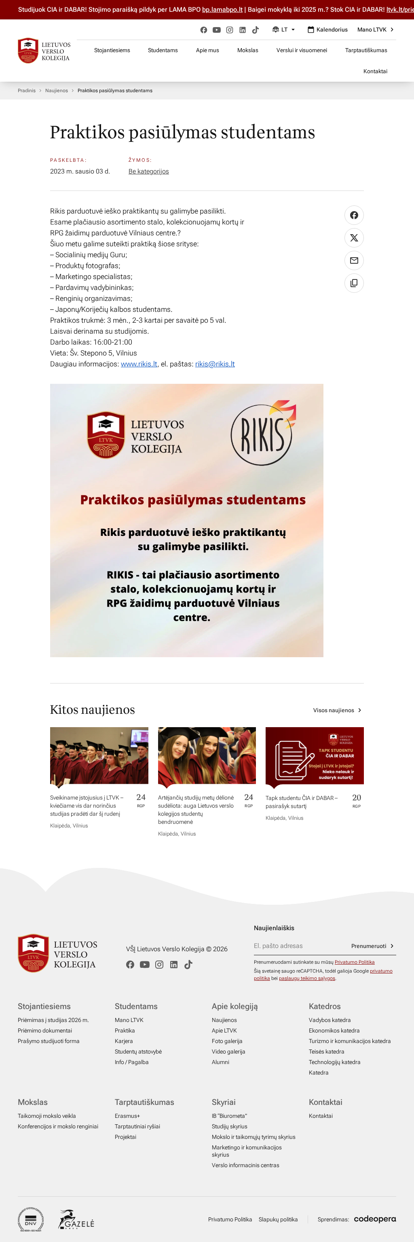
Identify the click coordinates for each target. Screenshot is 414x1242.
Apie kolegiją (235, 1006)
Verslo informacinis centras (245, 1165)
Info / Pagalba (132, 1062)
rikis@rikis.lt (215, 364)
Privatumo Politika (355, 962)
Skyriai (224, 1102)
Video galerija (228, 1051)
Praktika (125, 1030)
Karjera (124, 1041)
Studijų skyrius (229, 1126)
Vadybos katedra (330, 1020)
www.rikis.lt (139, 364)
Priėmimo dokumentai (45, 1030)
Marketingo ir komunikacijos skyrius (247, 1151)
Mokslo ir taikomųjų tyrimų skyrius (254, 1137)
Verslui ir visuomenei (302, 50)
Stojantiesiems (112, 50)
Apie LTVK (224, 1030)
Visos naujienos (333, 710)
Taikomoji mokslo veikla (47, 1116)
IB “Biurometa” (229, 1116)
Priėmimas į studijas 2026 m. (53, 1020)
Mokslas (247, 50)
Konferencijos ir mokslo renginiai (58, 1126)
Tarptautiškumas (366, 50)
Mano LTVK (372, 29)
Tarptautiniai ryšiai (137, 1126)
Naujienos (56, 90)
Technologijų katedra (335, 1062)
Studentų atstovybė (138, 1051)
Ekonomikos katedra (334, 1030)
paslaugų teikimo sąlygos (307, 978)
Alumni (220, 1062)
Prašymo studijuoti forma (49, 1041)
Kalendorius (332, 29)
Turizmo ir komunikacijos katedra (350, 1041)
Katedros (325, 1006)
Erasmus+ (127, 1116)
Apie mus (207, 50)
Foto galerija (227, 1041)
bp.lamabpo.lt (204, 9)
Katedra (319, 1072)
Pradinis (27, 90)
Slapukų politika (278, 1219)
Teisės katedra (326, 1051)
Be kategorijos (149, 171)
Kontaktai (375, 71)
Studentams (163, 50)
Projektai (125, 1137)
